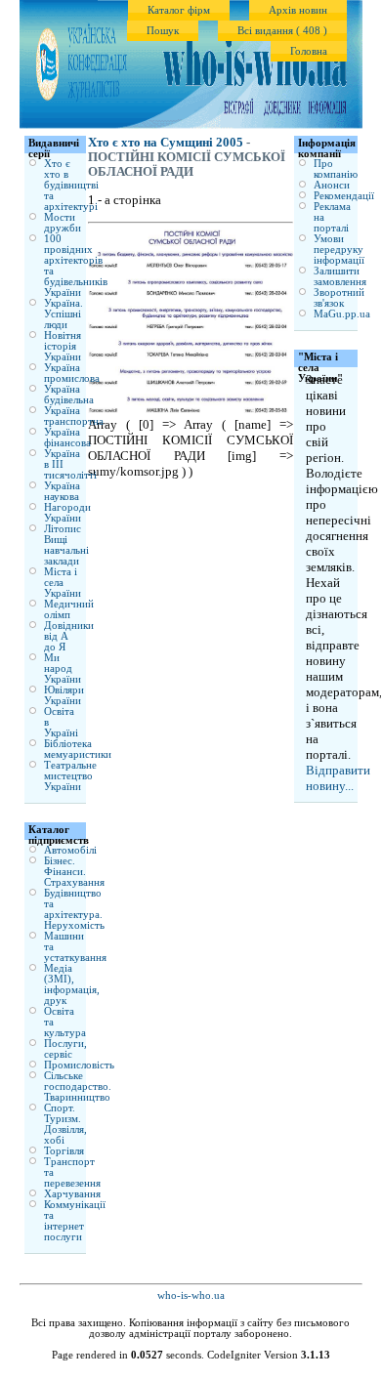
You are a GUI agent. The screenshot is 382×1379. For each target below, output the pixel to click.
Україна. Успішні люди (63, 314)
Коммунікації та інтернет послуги (75, 1220)
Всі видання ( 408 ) (282, 30)
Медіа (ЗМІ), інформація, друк (72, 984)
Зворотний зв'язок (339, 298)
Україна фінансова (67, 437)
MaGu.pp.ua (342, 314)
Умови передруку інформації (339, 249)
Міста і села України (62, 582)
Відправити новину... (338, 778)
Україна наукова (62, 491)
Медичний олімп (69, 609)
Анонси (332, 185)
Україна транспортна (74, 416)
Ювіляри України (64, 695)
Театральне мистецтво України (70, 776)
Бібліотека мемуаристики (77, 749)
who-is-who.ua (191, 1295)
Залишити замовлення (340, 276)
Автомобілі (70, 850)
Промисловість (79, 1065)
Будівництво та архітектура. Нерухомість (74, 909)
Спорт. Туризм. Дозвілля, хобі (65, 1124)
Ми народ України (62, 668)
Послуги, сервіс (65, 1049)
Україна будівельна (69, 394)
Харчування (72, 1194)
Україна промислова (72, 373)
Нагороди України (67, 512)
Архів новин (298, 10)
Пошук (163, 30)
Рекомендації (344, 195)
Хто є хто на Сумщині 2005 (165, 142)
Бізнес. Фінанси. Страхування (74, 872)
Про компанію (336, 169)
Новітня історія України (62, 346)
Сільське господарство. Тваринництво (77, 1086)
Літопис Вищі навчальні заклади (66, 544)
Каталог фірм (179, 10)
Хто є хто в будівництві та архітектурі (71, 185)
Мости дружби (62, 222)
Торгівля (64, 1151)
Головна (308, 51)
